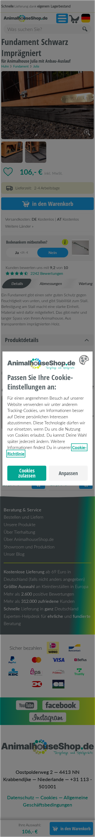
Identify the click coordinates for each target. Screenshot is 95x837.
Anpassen (68, 473)
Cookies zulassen (27, 473)
